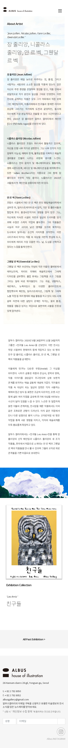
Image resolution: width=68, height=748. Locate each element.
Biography (12, 478)
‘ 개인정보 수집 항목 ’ (22, 711)
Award (28, 478)
